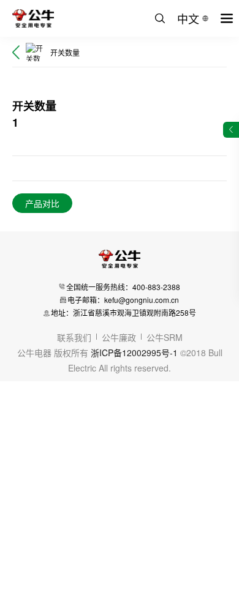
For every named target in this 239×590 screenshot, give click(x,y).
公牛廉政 (119, 337)
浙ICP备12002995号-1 (134, 352)
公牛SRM (164, 337)
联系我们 (74, 337)
